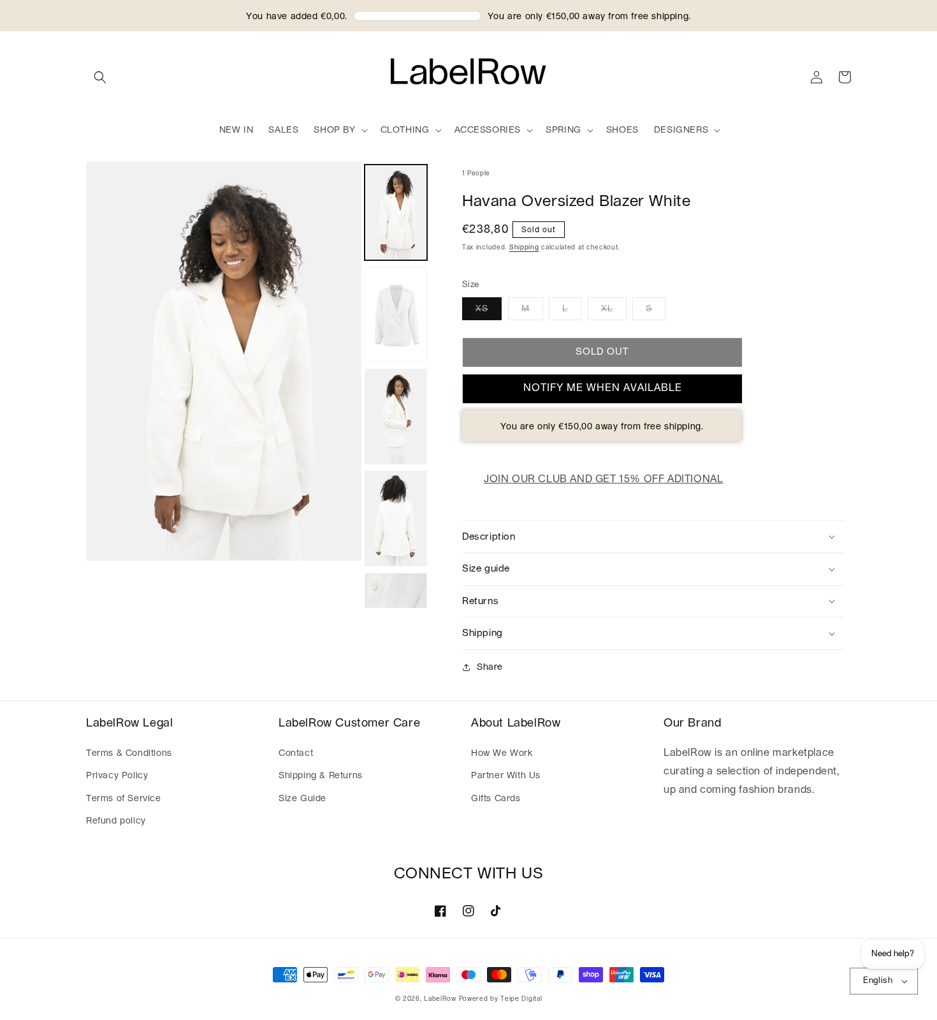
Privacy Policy (117, 775)
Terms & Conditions (129, 753)
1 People (476, 173)
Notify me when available (602, 388)
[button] (100, 77)
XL (607, 308)
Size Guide (302, 798)
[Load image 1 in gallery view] (396, 212)
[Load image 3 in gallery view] (396, 416)
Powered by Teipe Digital (500, 999)
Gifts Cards (496, 798)
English (877, 981)
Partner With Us (506, 775)
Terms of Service (123, 798)
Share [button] (490, 667)
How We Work (502, 753)
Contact (296, 753)
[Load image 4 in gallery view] (396, 518)
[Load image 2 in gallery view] (396, 314)
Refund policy (116, 821)
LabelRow (440, 999)
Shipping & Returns (321, 775)
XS (482, 308)
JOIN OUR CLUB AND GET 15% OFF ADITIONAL (603, 479)
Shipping (524, 247)
